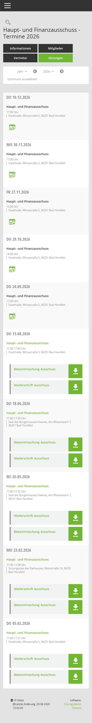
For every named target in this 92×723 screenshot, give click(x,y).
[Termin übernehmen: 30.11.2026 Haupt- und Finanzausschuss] (12, 175)
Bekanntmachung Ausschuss (35, 369)
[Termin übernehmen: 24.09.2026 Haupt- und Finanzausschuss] (12, 316)
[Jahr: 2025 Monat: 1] (35, 71)
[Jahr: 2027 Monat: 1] (62, 71)
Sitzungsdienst (72, 706)
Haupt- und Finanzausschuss (27, 343)
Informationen (20, 48)
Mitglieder (55, 48)
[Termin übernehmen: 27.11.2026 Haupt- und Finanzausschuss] (12, 222)
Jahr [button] (21, 71)
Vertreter (20, 58)
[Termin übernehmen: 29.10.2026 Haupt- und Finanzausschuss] (12, 269)
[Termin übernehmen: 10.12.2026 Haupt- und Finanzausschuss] (12, 127)
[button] (75, 371)
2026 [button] (47, 71)
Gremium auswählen (22, 79)
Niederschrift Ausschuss (31, 385)
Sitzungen (55, 58)
